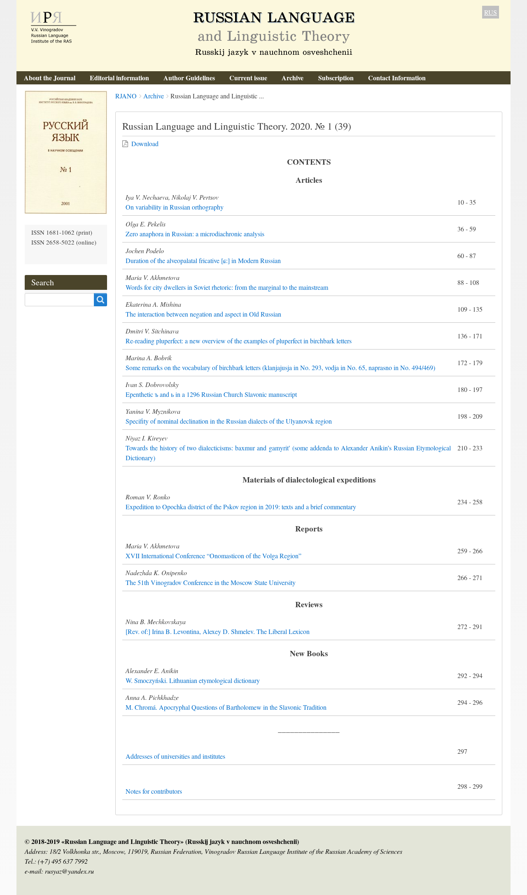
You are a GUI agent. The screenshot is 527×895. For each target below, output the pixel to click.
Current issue (248, 77)
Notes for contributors (154, 791)
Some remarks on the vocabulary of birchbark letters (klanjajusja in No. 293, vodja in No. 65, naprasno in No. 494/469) (280, 367)
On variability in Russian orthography (175, 207)
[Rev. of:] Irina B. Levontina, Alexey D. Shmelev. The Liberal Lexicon (218, 631)
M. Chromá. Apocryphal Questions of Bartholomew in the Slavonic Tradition (226, 707)
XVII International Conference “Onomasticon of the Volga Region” (213, 555)
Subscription (336, 77)
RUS (490, 12)
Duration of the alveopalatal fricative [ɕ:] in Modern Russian (203, 260)
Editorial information (119, 77)
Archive (292, 77)
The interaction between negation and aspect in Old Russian (203, 314)
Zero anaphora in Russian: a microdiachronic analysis (195, 233)
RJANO (126, 95)
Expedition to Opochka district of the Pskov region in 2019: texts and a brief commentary (241, 506)
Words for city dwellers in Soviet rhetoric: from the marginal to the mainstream (227, 287)
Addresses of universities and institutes (175, 756)
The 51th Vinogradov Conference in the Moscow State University (211, 582)
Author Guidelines (189, 77)
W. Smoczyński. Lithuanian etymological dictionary (193, 680)
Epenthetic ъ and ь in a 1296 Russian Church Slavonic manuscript (211, 394)
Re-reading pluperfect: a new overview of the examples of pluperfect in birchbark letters (239, 340)
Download (145, 143)
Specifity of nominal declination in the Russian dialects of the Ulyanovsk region (229, 421)
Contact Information (397, 77)
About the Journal (49, 77)
